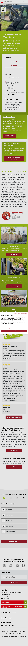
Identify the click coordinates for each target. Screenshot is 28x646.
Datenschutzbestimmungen (20, 313)
